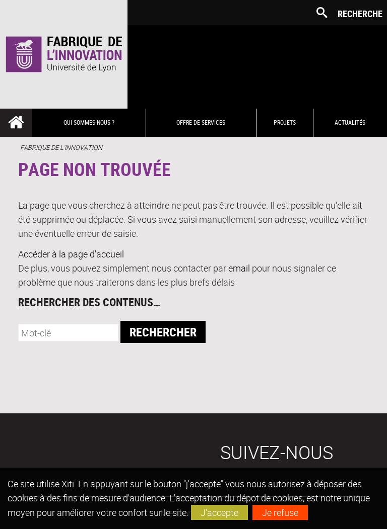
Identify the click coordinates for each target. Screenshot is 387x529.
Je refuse (280, 512)
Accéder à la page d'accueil (71, 254)
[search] (68, 332)
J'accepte (219, 512)
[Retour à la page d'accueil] (63, 54)
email (239, 268)
